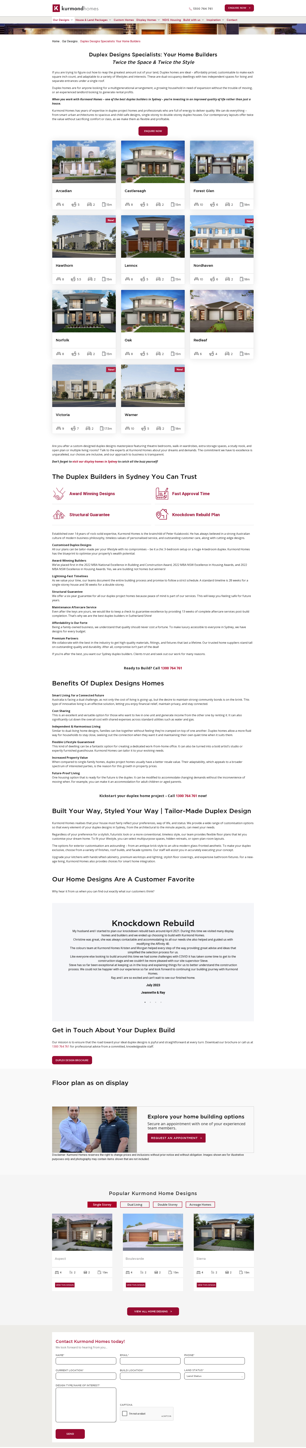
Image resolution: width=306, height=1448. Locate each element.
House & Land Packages (91, 19)
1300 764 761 (203, 8)
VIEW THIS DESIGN (65, 1285)
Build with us (191, 19)
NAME (60, 1355)
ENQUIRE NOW (237, 8)
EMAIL (124, 1355)
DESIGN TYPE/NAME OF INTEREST (78, 1385)
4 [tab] (164, 1002)
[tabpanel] (153, 945)
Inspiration (213, 19)
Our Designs (61, 19)
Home (56, 41)
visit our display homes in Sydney (94, 461)
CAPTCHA (126, 1404)
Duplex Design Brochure (72, 1060)
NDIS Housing (171, 19)
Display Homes (146, 19)
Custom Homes (124, 19)
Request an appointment (174, 1138)
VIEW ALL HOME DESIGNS (151, 1311)
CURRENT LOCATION (70, 1370)
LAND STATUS (194, 1370)
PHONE (189, 1355)
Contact (232, 19)
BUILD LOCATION (131, 1370)
